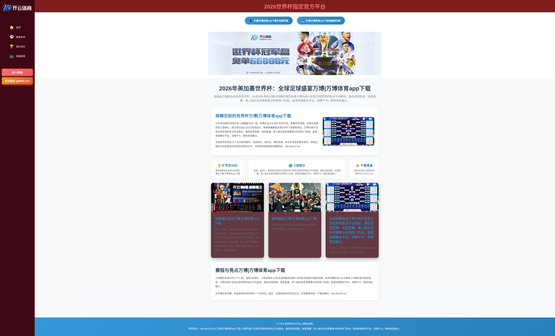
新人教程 (17, 72)
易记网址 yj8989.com (17, 81)
